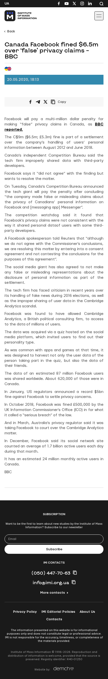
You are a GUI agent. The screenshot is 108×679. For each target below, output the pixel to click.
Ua (7, 3)
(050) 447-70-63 (50, 573)
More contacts (52, 592)
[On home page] (15, 15)
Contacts (54, 619)
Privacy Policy (25, 612)
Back (11, 31)
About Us (87, 612)
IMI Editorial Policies (58, 612)
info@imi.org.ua (51, 582)
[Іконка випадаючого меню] (98, 15)
